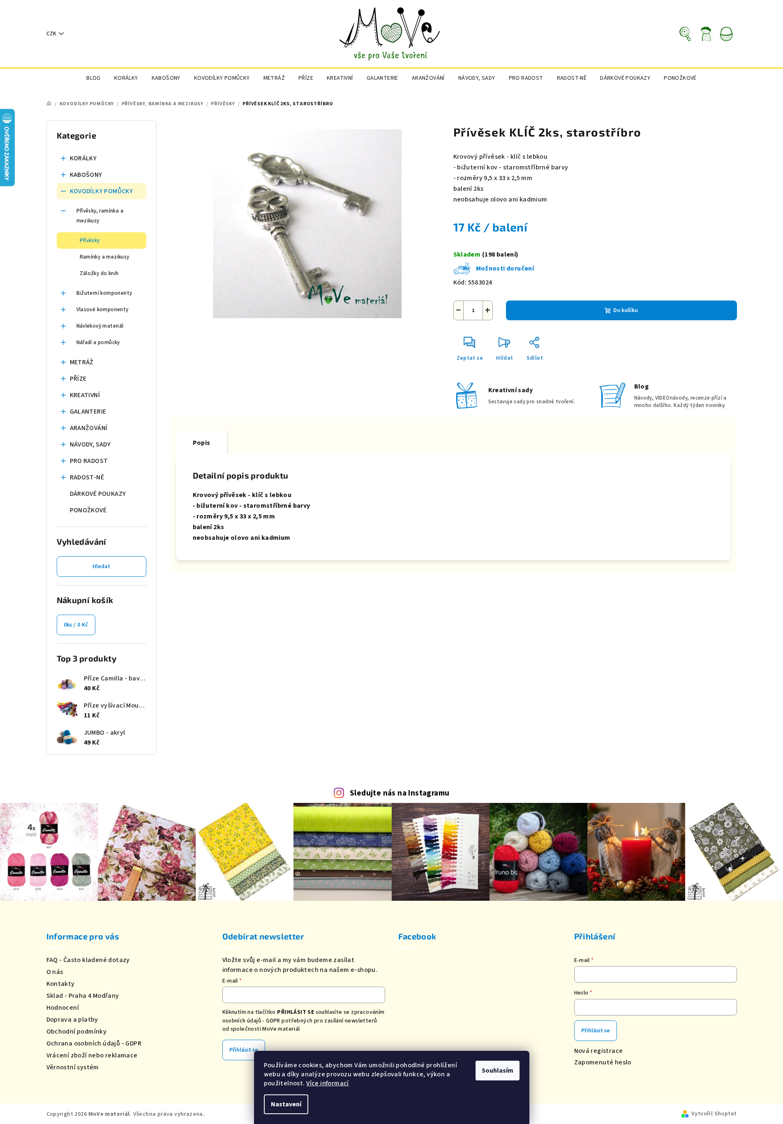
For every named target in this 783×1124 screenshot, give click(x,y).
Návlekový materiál (100, 326)
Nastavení (286, 1104)
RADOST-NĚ (87, 477)
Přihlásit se (243, 1050)
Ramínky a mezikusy (104, 257)
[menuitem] (93, 78)
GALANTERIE (88, 411)
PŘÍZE (78, 378)
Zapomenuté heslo (602, 1062)
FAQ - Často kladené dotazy (88, 959)
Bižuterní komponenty (104, 293)
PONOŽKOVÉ (88, 510)
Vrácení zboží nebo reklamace (92, 1055)
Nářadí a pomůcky (98, 342)
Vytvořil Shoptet (714, 1114)
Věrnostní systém (72, 1067)
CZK (51, 34)
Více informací (327, 1083)
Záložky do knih (99, 273)
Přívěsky (90, 240)
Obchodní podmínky (76, 1031)
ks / (76, 625)
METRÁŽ (82, 362)
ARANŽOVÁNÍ (89, 427)
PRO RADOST (89, 460)
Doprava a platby (72, 1019)
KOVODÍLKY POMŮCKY (101, 191)
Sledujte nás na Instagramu (399, 793)
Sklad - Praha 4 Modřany (82, 995)
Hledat (101, 566)
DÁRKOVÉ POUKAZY (98, 493)
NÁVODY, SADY (90, 444)
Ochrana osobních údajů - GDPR (94, 1043)
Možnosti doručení (505, 268)
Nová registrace (598, 1050)
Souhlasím (497, 1070)
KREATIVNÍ (85, 395)
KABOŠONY (86, 174)
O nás (54, 971)
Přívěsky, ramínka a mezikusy (100, 215)
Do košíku (625, 310)
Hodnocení (62, 1007)
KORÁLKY (83, 158)
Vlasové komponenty (102, 309)
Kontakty (60, 983)
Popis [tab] (201, 442)
